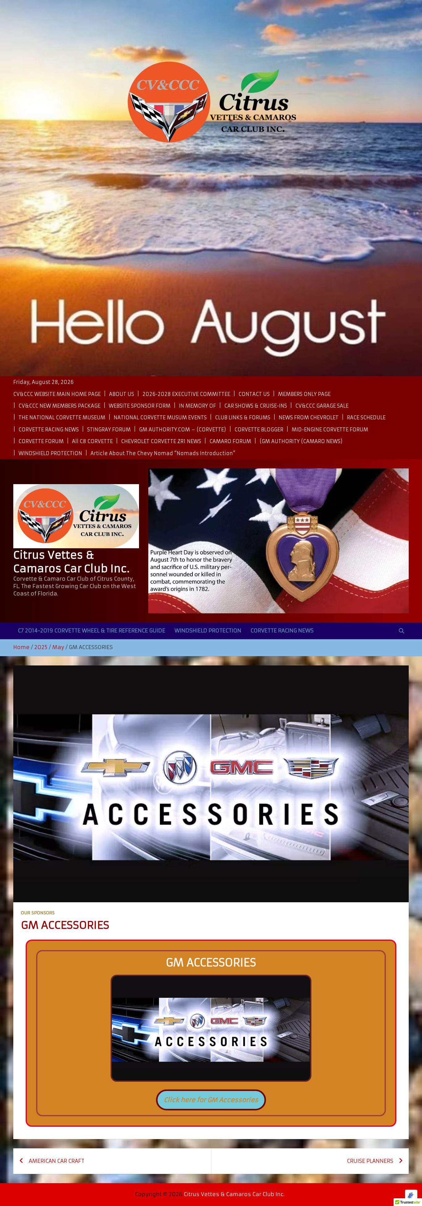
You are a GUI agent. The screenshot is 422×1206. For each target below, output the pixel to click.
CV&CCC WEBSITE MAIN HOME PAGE (57, 394)
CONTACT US (254, 394)
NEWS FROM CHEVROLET (309, 417)
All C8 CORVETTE (92, 441)
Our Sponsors (38, 913)
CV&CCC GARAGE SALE (321, 406)
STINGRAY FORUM (109, 429)
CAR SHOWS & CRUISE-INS (255, 406)
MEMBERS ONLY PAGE (304, 394)
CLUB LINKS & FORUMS (242, 417)
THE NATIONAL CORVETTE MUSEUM (62, 417)
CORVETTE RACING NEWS (49, 429)
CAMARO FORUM (230, 441)
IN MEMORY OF (197, 406)
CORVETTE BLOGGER (258, 429)
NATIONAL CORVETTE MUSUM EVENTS (160, 417)
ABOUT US (121, 394)
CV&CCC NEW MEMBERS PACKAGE (59, 406)
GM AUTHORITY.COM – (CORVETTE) (182, 429)
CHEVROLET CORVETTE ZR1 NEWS (161, 441)
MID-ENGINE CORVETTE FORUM (330, 429)
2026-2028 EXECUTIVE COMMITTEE (186, 394)
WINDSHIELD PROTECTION (50, 453)
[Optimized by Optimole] (411, 1195)
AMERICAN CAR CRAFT (56, 1161)
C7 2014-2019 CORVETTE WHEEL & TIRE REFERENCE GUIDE (91, 630)
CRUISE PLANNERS (370, 1161)
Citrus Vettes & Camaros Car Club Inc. (234, 1194)
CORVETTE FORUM (41, 441)
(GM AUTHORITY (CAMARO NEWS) (301, 441)
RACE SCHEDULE (366, 417)
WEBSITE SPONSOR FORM (140, 406)
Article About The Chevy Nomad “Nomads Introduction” (163, 453)
